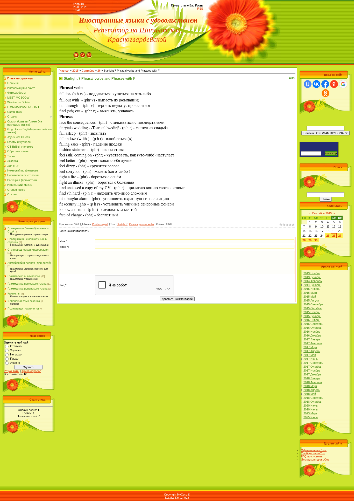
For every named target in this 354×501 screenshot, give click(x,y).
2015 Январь (311, 288)
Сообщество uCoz (313, 453)
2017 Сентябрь (313, 362)
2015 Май (309, 296)
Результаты (11, 371)
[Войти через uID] (307, 84)
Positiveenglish (100, 224)
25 (327, 235)
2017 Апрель (311, 351)
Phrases (133, 224)
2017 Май (309, 354)
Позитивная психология (23, 308)
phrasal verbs (146, 224)
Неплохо (16, 354)
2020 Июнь (310, 405)
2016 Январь (311, 319)
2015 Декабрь (312, 316)
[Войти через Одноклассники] (325, 93)
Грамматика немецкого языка (27, 283)
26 (99, 70)
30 (315, 240)
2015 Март (310, 292)
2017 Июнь (310, 358)
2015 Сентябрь (313, 304)
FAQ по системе (311, 456)
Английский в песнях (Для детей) (29, 262)
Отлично (16, 346)
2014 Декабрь (312, 284)
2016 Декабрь (312, 335)
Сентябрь (88, 70)
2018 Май (309, 393)
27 (339, 235)
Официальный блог (314, 450)
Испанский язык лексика (24, 301)
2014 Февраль (312, 281)
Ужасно (15, 362)
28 (304, 240)
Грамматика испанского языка (27, 288)
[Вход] (89, 53)
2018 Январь (311, 378)
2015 (75, 70)
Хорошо (15, 350)
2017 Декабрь (312, 374)
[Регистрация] (83, 53)
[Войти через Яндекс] (334, 84)
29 (309, 240)
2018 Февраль (312, 382)
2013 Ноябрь (311, 273)
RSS (200, 8)
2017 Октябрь (312, 366)
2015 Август (311, 300)
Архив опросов (31, 371)
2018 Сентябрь (313, 397)
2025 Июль (310, 417)
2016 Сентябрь (313, 323)
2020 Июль (310, 409)
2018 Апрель (311, 390)
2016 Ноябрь (311, 331)
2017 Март (310, 347)
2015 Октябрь (312, 308)
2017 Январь (311, 339)
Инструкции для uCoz (315, 459)
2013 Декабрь (312, 277)
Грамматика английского (24, 276)
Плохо (14, 358)
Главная (64, 70)
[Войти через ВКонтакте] (316, 84)
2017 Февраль (312, 343)
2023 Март (310, 413)
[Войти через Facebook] (325, 84)
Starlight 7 (122, 224)
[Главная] (76, 53)
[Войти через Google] (343, 84)
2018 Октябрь (312, 401)
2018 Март (310, 386)
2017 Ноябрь (311, 370)
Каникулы (14, 293)
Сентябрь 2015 (322, 213)
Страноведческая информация (28, 249)
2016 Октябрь (312, 327)
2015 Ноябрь (311, 312)
